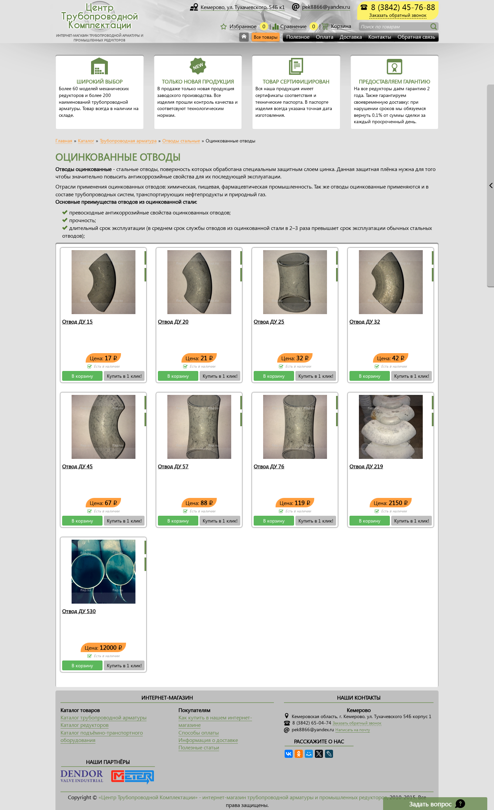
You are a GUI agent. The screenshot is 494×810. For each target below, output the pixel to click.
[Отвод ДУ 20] (199, 281)
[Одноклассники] (299, 754)
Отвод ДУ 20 (173, 321)
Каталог (86, 141)
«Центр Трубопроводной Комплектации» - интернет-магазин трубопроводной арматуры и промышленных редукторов (242, 797)
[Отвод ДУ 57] (199, 426)
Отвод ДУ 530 (79, 610)
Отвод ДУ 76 (269, 466)
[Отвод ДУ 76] (295, 426)
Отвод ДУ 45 (77, 466)
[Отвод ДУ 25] (295, 281)
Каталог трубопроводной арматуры (103, 717)
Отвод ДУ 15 (77, 321)
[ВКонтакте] (289, 754)
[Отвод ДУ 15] (103, 281)
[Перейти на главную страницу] (244, 37)
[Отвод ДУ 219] (391, 426)
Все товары (266, 37)
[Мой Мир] (309, 754)
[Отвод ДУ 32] (391, 281)
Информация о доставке (208, 739)
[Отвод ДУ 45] (103, 426)
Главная (63, 141)
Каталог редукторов (84, 724)
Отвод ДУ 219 (366, 466)
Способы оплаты (198, 732)
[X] (319, 754)
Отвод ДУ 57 (173, 466)
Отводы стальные (181, 141)
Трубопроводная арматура (128, 141)
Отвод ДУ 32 (364, 321)
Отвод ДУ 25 (269, 321)
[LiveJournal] (329, 754)
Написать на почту (352, 729)
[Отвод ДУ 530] (103, 571)
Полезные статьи (198, 747)
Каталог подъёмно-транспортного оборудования (101, 736)
